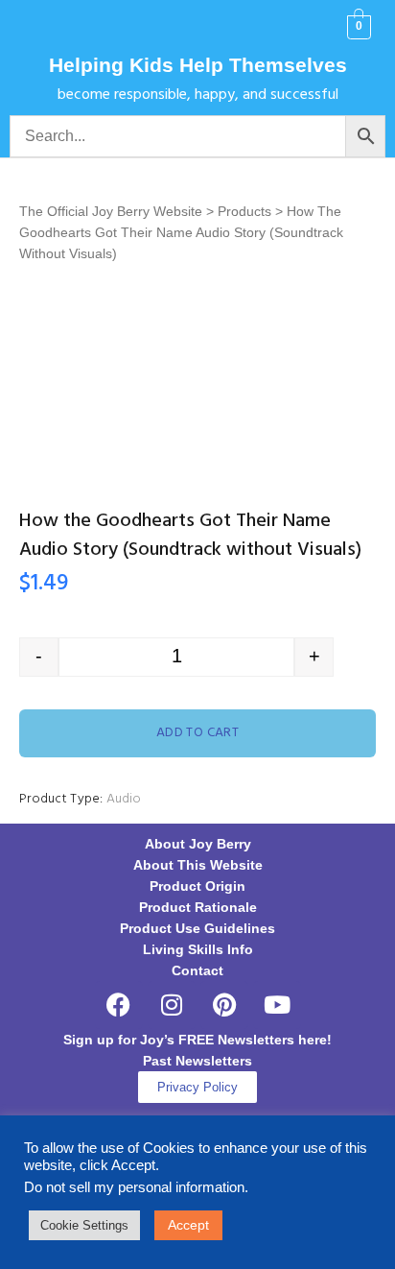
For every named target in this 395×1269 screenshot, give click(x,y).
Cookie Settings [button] (84, 1225)
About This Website (198, 865)
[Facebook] (119, 1005)
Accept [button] (188, 1225)
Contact (197, 970)
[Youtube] (277, 1005)
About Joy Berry (198, 843)
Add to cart (198, 733)
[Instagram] (172, 1005)
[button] (40, 27)
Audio (123, 799)
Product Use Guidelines (197, 928)
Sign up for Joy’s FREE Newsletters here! (197, 1039)
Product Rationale (198, 907)
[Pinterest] (224, 1005)
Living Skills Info (198, 949)
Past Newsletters (197, 1060)
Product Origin (197, 886)
